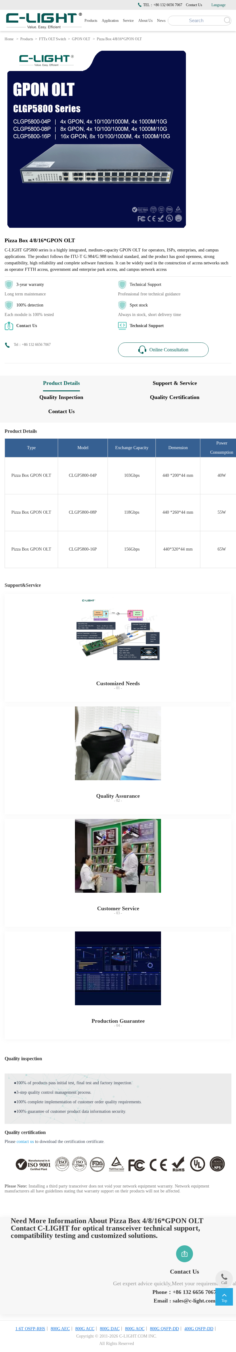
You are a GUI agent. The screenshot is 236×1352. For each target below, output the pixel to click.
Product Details (61, 383)
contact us (25, 1141)
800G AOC (134, 1328)
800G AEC (60, 1328)
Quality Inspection (61, 397)
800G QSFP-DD (164, 1328)
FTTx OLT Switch (52, 39)
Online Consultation (168, 349)
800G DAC (110, 1328)
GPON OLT (81, 39)
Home (9, 39)
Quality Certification (174, 397)
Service (128, 20)
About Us (145, 20)
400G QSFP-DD (198, 1328)
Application (110, 20)
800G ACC (84, 1328)
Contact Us (194, 5)
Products (91, 20)
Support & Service (175, 383)
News (161, 20)
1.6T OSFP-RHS (30, 1328)
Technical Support (147, 325)
